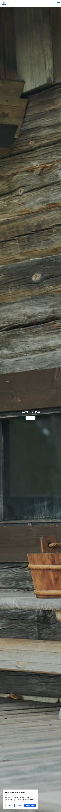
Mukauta (10, 805)
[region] (20, 799)
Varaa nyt (30, 418)
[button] (58, 3)
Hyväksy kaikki (30, 805)
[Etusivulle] (4, 3)
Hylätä (19, 805)
